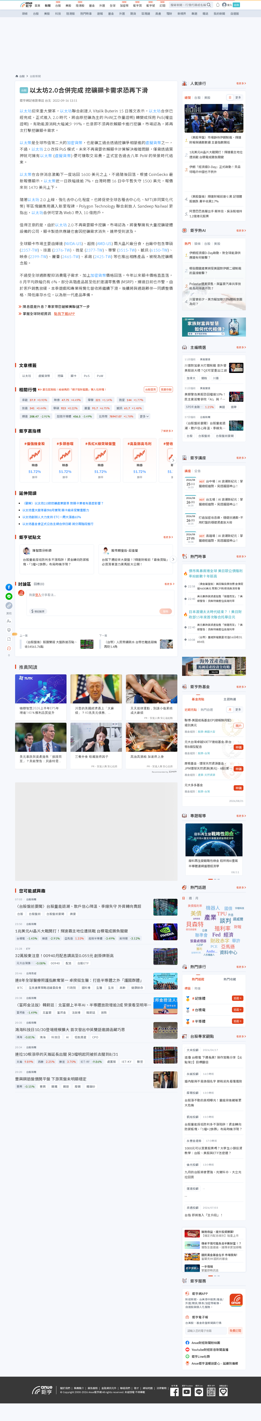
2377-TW (94, 250)
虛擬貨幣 (153, 142)
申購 (239, 747)
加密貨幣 (75, 142)
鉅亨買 (137, 5)
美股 (68, 5)
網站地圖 (148, 1388)
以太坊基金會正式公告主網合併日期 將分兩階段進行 (57, 523)
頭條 (25, 13)
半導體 (200, 1021)
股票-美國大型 (206, 731)
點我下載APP (64, 313)
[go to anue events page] (218, 4)
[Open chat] (9, 648)
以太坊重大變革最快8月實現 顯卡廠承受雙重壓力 (55, 510)
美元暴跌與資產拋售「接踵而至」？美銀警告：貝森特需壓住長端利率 (41, 758)
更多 (143, 416)
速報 (100, 13)
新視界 (182, 13)
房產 (158, 13)
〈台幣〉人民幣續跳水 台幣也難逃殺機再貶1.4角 (130, 644)
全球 (112, 5)
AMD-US (104, 243)
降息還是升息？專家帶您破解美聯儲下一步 (56, 306)
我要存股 (166, 389)
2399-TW (38, 256)
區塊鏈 (145, 13)
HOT (201, 481)
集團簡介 (79, 1388)
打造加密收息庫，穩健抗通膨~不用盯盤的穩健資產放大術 (221, 520)
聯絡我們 (125, 1388)
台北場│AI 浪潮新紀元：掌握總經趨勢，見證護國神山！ (221, 502)
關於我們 (65, 1388)
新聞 (48, 5)
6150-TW (159, 250)
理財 (169, 13)
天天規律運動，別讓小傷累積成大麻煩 (151, 710)
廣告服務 (93, 1388)
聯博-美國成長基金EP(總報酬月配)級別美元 (208, 722)
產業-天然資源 (206, 775)
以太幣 (26, 142)
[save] (9, 639)
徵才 (136, 1388)
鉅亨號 (150, 5)
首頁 (37, 5)
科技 (58, 13)
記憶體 (200, 998)
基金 (92, 5)
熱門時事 (86, 13)
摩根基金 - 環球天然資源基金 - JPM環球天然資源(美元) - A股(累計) (207, 766)
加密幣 (124, 5)
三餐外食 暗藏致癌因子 (92, 756)
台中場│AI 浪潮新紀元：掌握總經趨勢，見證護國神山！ (221, 483)
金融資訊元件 (108, 1388)
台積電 (200, 1009)
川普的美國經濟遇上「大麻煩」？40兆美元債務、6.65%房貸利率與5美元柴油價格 (95, 710)
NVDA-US (73, 243)
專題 (194, 13)
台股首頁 (150, 389)
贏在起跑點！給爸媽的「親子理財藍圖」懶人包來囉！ (75, 389)
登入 (229, 5)
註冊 (236, 5)
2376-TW (61, 250)
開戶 (239, 725)
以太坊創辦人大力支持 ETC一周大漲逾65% (51, 517)
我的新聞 (219, 13)
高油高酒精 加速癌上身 (147, 756)
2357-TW (29, 250)
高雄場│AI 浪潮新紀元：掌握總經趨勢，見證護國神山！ (221, 538)
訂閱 (162, 5)
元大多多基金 (194, 785)
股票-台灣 (204, 753)
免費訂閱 (235, 1330)
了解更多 (166, 431)
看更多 (167, 537)
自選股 (234, 13)
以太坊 (26, 111)
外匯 (102, 5)
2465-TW (70, 256)
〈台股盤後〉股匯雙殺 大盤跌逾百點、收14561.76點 (51, 644)
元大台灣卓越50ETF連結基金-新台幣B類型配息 (208, 744)
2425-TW (102, 256)
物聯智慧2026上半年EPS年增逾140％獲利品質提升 (39, 710)
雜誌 (205, 13)
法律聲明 (161, 1388)
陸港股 (80, 5)
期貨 (133, 13)
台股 (58, 5)
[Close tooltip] (41, 648)
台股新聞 (35, 76)
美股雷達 (205, 359)
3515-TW (126, 250)
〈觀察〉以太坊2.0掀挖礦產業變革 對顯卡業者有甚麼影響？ (63, 503)
